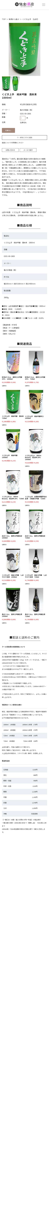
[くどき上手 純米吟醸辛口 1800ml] (36, 402)
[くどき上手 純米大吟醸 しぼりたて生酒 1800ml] (13, 561)
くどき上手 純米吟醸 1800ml (10, 456)
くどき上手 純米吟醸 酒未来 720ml (13, 417)
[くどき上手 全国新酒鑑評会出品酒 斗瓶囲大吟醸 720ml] (36, 482)
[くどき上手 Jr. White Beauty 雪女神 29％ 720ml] (13, 482)
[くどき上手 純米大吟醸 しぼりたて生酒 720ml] (36, 561)
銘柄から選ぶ (14, 19)
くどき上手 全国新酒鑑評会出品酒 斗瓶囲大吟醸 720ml (36, 497)
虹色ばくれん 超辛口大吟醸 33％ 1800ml (13, 378)
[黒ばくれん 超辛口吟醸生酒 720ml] (36, 600)
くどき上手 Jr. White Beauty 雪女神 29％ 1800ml (33, 457)
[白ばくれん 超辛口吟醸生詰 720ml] (36, 522)
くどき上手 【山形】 (30, 19)
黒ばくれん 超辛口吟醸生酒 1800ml (13, 615)
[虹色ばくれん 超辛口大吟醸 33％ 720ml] (36, 363)
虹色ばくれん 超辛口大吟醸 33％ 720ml (36, 378)
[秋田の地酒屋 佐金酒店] (24, 6)
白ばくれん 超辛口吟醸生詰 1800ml (13, 537)
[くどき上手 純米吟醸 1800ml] (13, 441)
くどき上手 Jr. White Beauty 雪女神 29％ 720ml (13, 497)
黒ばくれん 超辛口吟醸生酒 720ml (36, 615)
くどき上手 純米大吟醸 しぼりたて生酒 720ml (36, 576)
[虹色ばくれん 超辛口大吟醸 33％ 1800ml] (13, 363)
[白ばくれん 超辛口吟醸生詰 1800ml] (13, 522)
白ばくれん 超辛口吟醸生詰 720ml (36, 537)
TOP (4, 19)
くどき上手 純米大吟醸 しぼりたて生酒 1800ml (13, 576)
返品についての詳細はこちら (12, 142)
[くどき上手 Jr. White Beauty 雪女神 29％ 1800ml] (36, 441)
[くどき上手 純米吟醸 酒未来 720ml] (13, 402)
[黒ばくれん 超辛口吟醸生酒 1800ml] (13, 600)
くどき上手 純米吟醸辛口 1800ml (35, 417)
